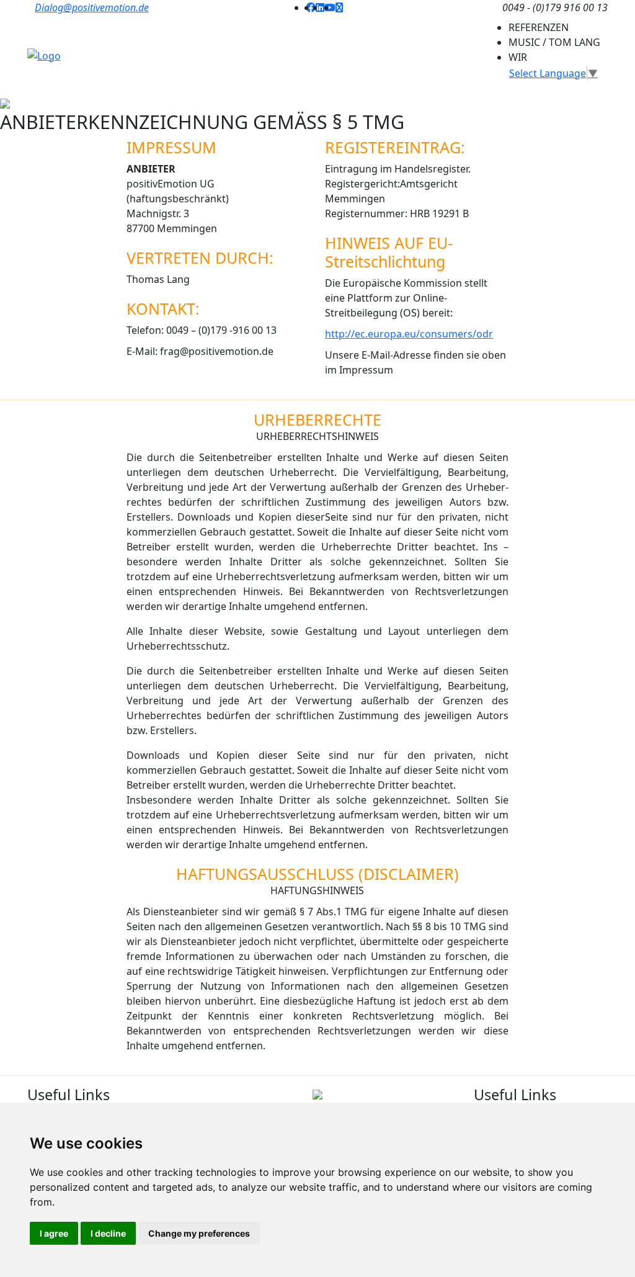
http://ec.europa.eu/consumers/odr (409, 334)
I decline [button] (108, 1233)
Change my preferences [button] (199, 1233)
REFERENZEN (538, 27)
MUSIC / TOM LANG (554, 42)
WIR (517, 57)
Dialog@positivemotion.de (92, 7)
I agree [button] (54, 1233)
